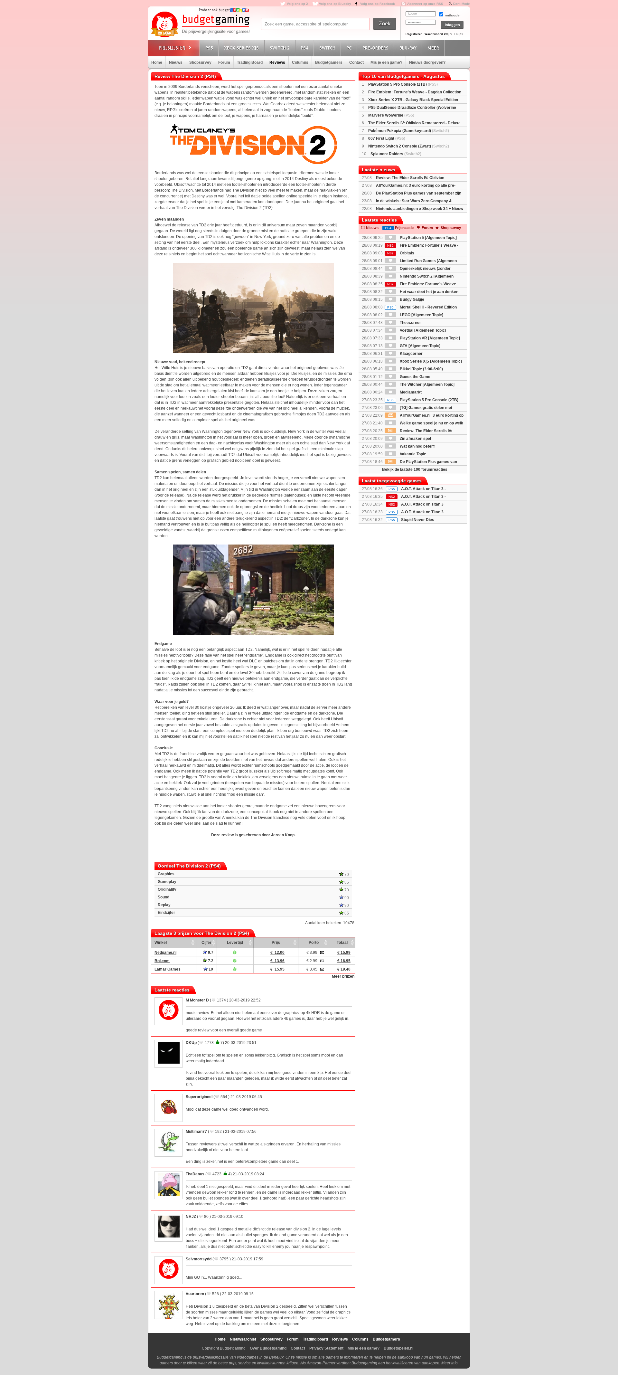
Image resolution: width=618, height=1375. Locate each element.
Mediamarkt (410, 392)
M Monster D (197, 1000)
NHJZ (191, 1216)
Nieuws (176, 62)
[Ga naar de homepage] (200, 25)
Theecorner (410, 322)
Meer (433, 48)
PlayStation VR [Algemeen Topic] (429, 338)
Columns (300, 62)
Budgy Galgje (411, 299)
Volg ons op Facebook (377, 3)
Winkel (160, 942)
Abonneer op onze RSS (425, 3)
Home (156, 62)
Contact (356, 62)
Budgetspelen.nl (398, 1348)
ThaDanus (195, 1174)
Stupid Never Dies (417, 519)
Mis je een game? (386, 62)
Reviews (277, 62)
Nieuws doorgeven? (427, 62)
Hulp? (459, 34)
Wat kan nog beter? (417, 446)
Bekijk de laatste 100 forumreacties (414, 469)
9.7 (210, 952)
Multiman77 (196, 1131)
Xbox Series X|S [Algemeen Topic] (430, 361)
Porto (314, 942)
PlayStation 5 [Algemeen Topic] (428, 237)
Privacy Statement (326, 1348)
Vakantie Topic (412, 454)
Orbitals (400, 253)
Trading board (315, 1339)
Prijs (276, 942)
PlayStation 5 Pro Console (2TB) (403, 84)
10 (210, 969)
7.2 (210, 961)
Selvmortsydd (198, 1259)
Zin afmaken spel (415, 438)
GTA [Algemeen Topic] (419, 346)
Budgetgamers (328, 62)
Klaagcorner (411, 353)
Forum (224, 62)
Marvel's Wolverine (391, 115)
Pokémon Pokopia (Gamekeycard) (408, 130)
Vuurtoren (195, 1294)
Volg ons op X (297, 3)
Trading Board (250, 62)
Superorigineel (199, 1097)
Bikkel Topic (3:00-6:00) (421, 369)
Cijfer (206, 942)
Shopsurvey (200, 62)
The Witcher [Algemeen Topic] (426, 384)
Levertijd (235, 942)
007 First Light (386, 138)
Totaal (342, 942)
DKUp (191, 1042)
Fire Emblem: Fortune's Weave (421, 284)
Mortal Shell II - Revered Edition (422, 307)
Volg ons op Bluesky (335, 3)
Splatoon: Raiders (395, 154)
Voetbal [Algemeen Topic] (422, 330)
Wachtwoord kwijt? (439, 34)
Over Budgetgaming (268, 1348)
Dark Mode (461, 3)
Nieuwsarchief (243, 1339)
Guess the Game (414, 377)
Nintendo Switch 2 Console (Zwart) (408, 146)
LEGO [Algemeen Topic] (421, 315)
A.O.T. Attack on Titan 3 (422, 512)
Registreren (414, 34)
